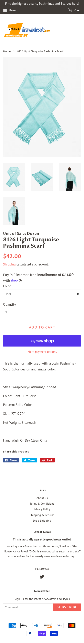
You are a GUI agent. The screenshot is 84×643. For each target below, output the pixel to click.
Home (7, 51)
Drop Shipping (42, 520)
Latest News (42, 532)
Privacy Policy (42, 509)
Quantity (9, 304)
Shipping (9, 264)
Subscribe (67, 607)
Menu (12, 10)
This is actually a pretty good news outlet (42, 539)
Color (7, 286)
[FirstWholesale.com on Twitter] (42, 577)
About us (42, 498)
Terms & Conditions (42, 503)
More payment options (42, 352)
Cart (77, 10)
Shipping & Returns (42, 515)
